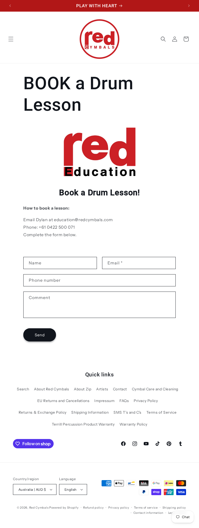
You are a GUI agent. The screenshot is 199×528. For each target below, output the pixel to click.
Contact (120, 389)
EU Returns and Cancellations (63, 400)
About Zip (82, 389)
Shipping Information (90, 412)
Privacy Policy (146, 400)
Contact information (148, 513)
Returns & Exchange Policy (43, 412)
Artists (102, 389)
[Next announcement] (189, 5)
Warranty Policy (133, 424)
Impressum (104, 400)
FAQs (124, 400)
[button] (11, 39)
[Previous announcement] (10, 5)
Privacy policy (118, 507)
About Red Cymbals (51, 389)
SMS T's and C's (127, 412)
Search (23, 389)
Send (40, 334)
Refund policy (93, 507)
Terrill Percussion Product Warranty (83, 424)
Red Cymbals (39, 507)
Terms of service (146, 507)
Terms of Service (161, 412)
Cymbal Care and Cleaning (155, 389)
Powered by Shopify (64, 507)
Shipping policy (174, 507)
